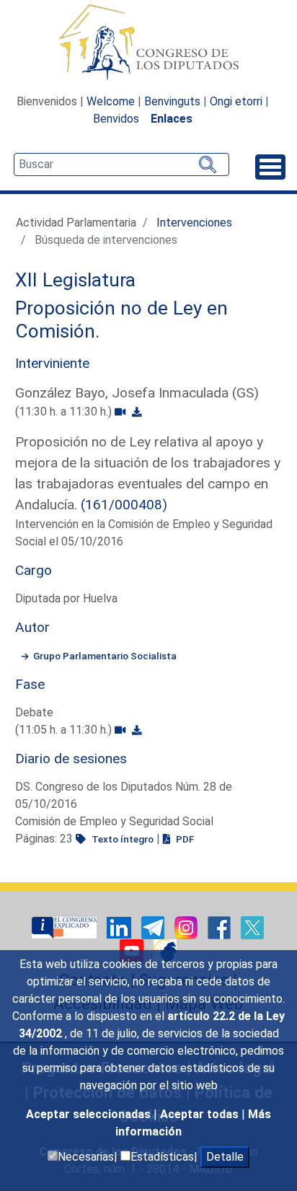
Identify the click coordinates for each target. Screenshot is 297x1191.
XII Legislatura (75, 280)
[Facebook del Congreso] (220, 926)
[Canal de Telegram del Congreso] (154, 926)
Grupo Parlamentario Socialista (105, 656)
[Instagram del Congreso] (187, 926)
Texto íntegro (121, 839)
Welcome (111, 101)
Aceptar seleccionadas (90, 1114)
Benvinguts (172, 101)
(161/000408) (124, 504)
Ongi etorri (236, 101)
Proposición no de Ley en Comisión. (121, 319)
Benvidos (116, 119)
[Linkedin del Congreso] (120, 926)
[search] (121, 164)
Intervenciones (194, 222)
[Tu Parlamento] (65, 926)
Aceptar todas (200, 1114)
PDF (184, 839)
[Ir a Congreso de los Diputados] (148, 41)
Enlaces (171, 119)
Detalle (225, 1157)
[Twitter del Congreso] (252, 926)
